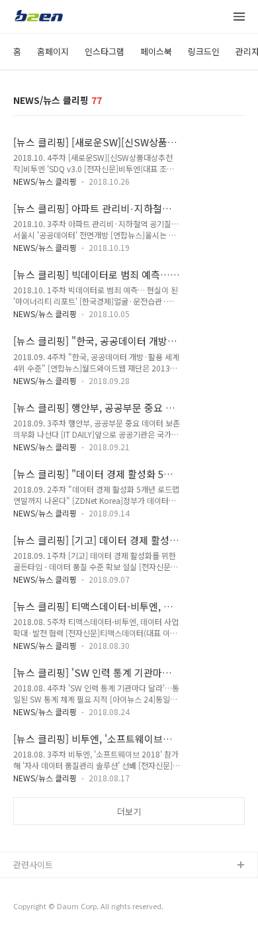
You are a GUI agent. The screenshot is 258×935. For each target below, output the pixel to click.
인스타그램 (104, 51)
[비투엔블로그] (38, 17)
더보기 (129, 811)
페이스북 (156, 51)
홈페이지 (53, 51)
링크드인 (204, 51)
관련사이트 (33, 864)
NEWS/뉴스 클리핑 (45, 181)
